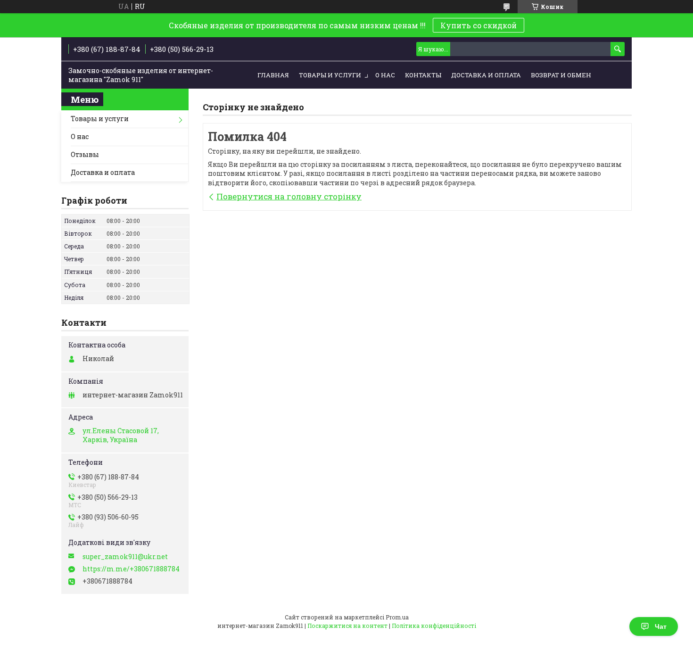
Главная (273, 75)
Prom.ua (397, 617)
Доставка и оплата (486, 75)
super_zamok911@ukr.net (125, 556)
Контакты (423, 75)
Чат (661, 626)
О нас (385, 75)
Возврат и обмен (561, 75)
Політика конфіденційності (434, 625)
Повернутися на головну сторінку (289, 196)
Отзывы (85, 154)
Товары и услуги (330, 75)
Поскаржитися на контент (347, 625)
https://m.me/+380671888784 (131, 569)
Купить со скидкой (478, 25)
